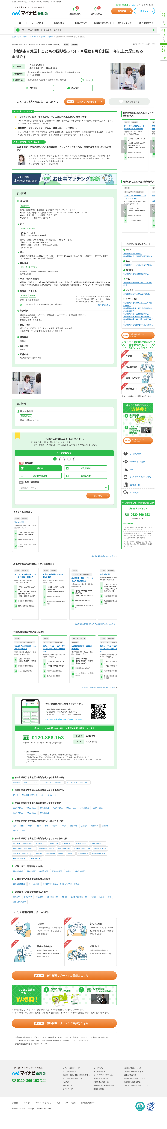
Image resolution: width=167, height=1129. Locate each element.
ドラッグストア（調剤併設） (52, 782)
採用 (58, 1103)
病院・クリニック (30, 782)
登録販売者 (86, 476)
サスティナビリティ (43, 1103)
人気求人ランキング (101, 1078)
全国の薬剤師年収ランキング (135, 1078)
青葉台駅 (16, 897)
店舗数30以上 (26, 416)
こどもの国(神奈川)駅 (78, 897)
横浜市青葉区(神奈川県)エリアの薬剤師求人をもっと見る (95, 624)
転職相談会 (59, 23)
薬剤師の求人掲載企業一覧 (104, 1085)
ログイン (144, 11)
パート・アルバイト (48, 795)
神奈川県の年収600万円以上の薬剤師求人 (137, 284)
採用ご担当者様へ (123, 5)
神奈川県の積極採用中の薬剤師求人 (138, 325)
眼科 (47, 826)
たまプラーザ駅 (105, 897)
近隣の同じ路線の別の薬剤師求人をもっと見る (98, 687)
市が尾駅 (39, 897)
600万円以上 (98, 808)
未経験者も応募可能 (46, 848)
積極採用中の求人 (20, 858)
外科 (22, 826)
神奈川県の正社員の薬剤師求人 (136, 274)
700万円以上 (31, 813)
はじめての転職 (130, 1075)
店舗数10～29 (67, 843)
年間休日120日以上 (97, 843)
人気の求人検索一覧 (101, 1082)
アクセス (87, 80)
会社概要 (15, 1103)
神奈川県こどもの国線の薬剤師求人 (138, 265)
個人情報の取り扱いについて (74, 1078)
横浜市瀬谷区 (18, 871)
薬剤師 (40, 468)
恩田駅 (64, 897)
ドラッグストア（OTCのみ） (78, 782)
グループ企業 (70, 1103)
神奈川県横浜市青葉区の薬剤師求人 (138, 256)
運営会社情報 (99, 1089)
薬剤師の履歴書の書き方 (133, 1072)
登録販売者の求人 (98, 854)
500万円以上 (71, 808)
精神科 (55, 826)
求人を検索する (146, 23)
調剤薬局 (16, 782)
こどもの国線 (34, 884)
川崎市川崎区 (79, 871)
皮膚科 (30, 826)
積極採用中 (25, 206)
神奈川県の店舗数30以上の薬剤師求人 (138, 320)
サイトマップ (68, 1089)
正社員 (15, 795)
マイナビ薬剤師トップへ (72, 1068)
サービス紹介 (37, 23)
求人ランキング (124, 23)
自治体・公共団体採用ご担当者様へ (76, 1075)
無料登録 (122, 11)
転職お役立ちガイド (103, 23)
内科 (15, 826)
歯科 (23, 831)
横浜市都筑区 (57, 871)
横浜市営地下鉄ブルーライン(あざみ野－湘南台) (61, 884)
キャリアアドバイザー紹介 (104, 1075)
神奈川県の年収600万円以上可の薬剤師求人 (137, 304)
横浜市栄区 (31, 871)
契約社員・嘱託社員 (29, 795)
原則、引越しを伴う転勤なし (24, 848)
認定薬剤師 (86, 468)
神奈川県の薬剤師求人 (132, 254)
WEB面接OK (35, 858)
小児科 (63, 826)
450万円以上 (58, 808)
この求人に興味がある (82, 102)
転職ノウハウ (81, 23)
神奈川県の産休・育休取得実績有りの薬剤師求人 (138, 309)
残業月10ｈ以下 (100, 848)
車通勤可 (24, 296)
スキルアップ (41, 843)
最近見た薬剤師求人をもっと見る (103, 556)
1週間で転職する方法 (132, 1082)
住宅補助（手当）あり (82, 848)
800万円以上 (44, 813)
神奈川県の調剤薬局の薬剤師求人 (137, 294)
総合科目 (94, 826)
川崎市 (68, 871)
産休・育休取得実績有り (29, 267)
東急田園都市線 (19, 884)
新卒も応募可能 (64, 848)
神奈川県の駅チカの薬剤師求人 (136, 314)
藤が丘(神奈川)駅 (19, 902)
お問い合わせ (68, 1085)
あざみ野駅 (28, 897)
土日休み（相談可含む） (22, 854)
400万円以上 (44, 808)
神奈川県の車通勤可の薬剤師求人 (137, 317)
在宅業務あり (83, 854)
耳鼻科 (38, 826)
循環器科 (105, 826)
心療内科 (84, 826)
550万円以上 (84, 808)
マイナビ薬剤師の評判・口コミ (136, 1085)
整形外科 (73, 826)
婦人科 (15, 831)
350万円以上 (31, 808)
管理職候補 (50, 854)
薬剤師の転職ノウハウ (132, 1068)
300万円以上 (18, 808)
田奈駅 (93, 897)
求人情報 (33, 88)
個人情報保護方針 (87, 1103)
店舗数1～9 (54, 843)
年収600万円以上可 (28, 229)
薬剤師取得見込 (40, 476)
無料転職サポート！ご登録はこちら (61, 975)
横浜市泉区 (43, 871)
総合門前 (39, 854)
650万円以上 (18, 813)
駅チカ (32, 296)
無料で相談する (104, 305)
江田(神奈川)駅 (52, 897)
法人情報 (75, 88)
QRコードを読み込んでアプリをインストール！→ (66, 719)
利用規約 (66, 1082)
